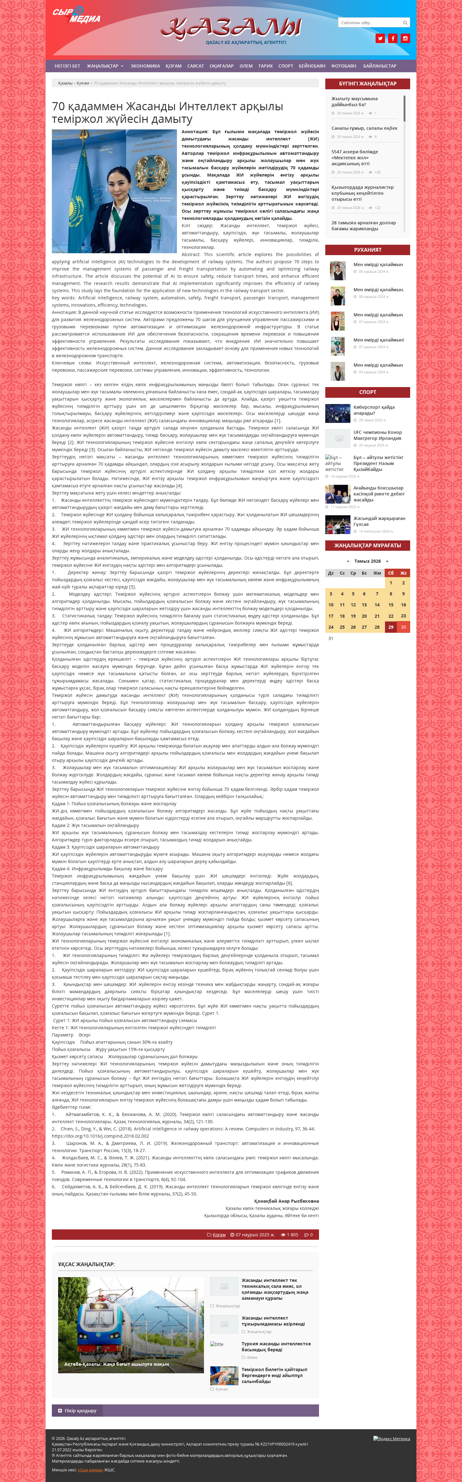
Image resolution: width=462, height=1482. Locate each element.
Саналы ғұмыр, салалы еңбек (365, 128)
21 (377, 616)
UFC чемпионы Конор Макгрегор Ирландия (378, 435)
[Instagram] (405, 38)
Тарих (265, 66)
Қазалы (231, 29)
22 (390, 616)
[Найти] (405, 22)
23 (403, 616)
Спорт (285, 66)
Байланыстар (380, 66)
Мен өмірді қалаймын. (379, 290)
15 (390, 605)
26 (353, 627)
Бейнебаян (312, 66)
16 (403, 605)
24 (330, 627)
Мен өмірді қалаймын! (379, 340)
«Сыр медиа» (90, 1470)
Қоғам (174, 66)
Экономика (145, 66)
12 (353, 605)
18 (342, 616)
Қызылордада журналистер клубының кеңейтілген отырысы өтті (363, 193)
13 (364, 605)
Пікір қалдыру (79, 1411)
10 (330, 605)
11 (342, 605)
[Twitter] (380, 38)
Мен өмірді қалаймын (378, 264)
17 (330, 616)
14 (377, 605)
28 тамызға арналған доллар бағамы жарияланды (364, 226)
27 (364, 627)
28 (377, 627)
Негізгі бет (67, 66)
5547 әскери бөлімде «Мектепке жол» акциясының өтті (355, 158)
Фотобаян (343, 66)
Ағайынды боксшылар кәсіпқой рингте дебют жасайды (379, 494)
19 (353, 616)
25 (342, 627)
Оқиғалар (222, 66)
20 (364, 616)
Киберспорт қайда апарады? (374, 410)
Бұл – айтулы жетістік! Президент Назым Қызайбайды (378, 463)
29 (390, 627)
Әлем (246, 66)
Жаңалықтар (102, 66)
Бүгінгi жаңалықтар (368, 83)
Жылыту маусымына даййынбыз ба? (355, 101)
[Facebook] (393, 38)
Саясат (195, 66)
